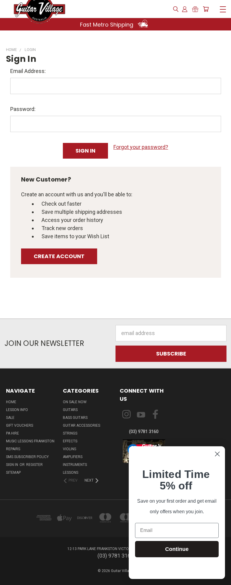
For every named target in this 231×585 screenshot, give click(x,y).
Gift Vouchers (19, 425)
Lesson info (17, 410)
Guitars (70, 410)
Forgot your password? (140, 147)
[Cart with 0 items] (206, 9)
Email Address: (28, 71)
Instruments (75, 465)
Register (34, 465)
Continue (177, 549)
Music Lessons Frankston (30, 441)
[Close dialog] (217, 454)
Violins (69, 449)
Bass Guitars (75, 418)
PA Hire (12, 433)
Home (11, 402)
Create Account (59, 256)
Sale (10, 418)
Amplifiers (72, 457)
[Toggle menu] (222, 8)
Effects (70, 441)
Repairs (13, 449)
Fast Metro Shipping (107, 24)
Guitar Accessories (81, 425)
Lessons (70, 472)
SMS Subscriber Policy (27, 457)
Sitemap (13, 472)
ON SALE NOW (75, 402)
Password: (22, 109)
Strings (70, 433)
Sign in (12, 465)
